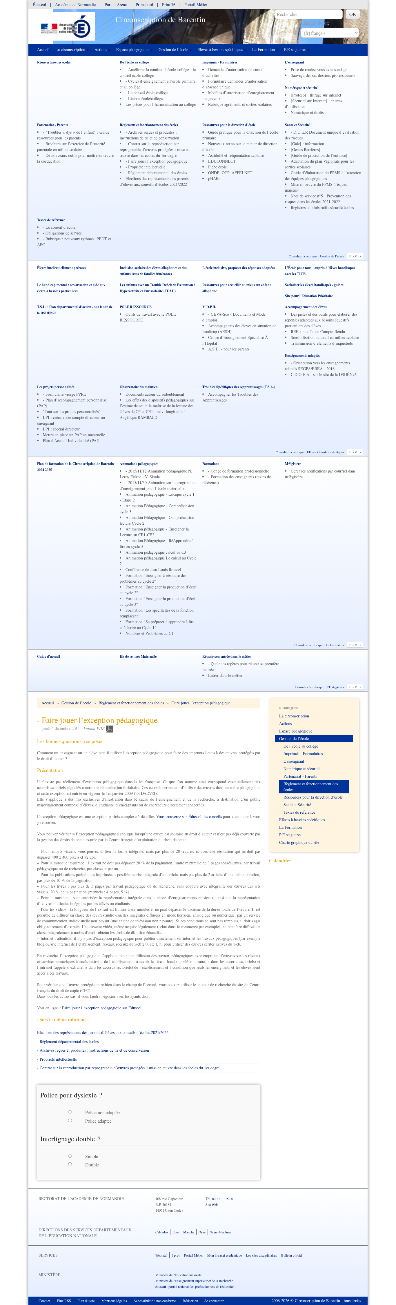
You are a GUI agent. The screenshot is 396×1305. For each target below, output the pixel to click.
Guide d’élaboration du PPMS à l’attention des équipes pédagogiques (323, 175)
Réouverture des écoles (54, 62)
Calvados (161, 1232)
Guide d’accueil (48, 656)
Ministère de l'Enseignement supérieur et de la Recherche (194, 1280)
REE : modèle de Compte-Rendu (318, 331)
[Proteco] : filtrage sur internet (316, 95)
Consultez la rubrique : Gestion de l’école (316, 256)
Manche (188, 1232)
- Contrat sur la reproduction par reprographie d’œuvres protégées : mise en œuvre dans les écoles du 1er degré (155, 149)
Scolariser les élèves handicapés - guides (314, 284)
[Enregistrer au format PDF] (109, 728)
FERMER (355, 256)
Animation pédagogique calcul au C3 (156, 552)
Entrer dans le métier (225, 675)
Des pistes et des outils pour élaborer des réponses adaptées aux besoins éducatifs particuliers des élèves (321, 319)
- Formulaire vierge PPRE (64, 394)
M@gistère (293, 463)
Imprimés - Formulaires (219, 62)
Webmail (161, 1255)
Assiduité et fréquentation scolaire (236, 155)
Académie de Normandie (75, 4)
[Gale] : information (307, 143)
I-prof (176, 1255)
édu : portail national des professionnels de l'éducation (195, 1286)
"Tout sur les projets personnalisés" (71, 411)
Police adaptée (98, 1121)
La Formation (264, 49)
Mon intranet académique (224, 1255)
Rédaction (190, 1300)
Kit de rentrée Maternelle (138, 656)
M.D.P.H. (209, 306)
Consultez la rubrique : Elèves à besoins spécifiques (310, 452)
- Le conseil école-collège (147, 92)
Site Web (212, 1204)
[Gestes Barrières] (305, 149)
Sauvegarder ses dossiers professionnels (323, 75)
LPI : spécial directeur (61, 429)
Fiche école (217, 167)
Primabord (144, 4)
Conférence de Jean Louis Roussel (153, 569)
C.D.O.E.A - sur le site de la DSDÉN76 (324, 374)
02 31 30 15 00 (222, 1198)
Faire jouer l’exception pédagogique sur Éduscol (101, 1007)
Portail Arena (116, 4)
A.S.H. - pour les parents (228, 349)
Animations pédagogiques (139, 463)
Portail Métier (195, 4)
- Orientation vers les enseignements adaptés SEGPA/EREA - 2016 (317, 365)
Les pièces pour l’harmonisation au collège (161, 104)
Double (92, 1165)
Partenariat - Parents (52, 124)
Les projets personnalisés (56, 386)
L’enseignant (294, 62)
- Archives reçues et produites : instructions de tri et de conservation (149, 135)
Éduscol (40, 4)
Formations (210, 463)
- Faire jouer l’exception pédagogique (156, 161)
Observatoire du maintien (139, 386)
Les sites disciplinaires (261, 1255)
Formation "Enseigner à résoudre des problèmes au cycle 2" (153, 578)
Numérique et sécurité (301, 87)
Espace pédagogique (133, 49)
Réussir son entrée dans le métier (226, 656)
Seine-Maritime (220, 1232)
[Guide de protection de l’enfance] (319, 155)
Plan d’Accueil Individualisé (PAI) (71, 440)
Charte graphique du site (299, 842)
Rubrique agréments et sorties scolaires (240, 104)
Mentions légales (114, 1300)
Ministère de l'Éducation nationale (178, 1275)
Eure (175, 1232)
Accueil (43, 49)
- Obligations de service (62, 233)
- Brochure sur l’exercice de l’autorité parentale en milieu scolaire (71, 146)
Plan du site (86, 1300)
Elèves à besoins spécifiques (220, 49)
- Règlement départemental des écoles (156, 172)
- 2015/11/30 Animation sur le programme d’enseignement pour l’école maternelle (157, 485)
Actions (101, 49)
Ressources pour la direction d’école (228, 124)
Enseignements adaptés (302, 355)
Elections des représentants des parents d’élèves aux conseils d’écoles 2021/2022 (154, 181)
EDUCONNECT (222, 161)
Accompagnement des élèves (306, 306)
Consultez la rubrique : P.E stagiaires (319, 687)
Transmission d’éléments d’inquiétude (322, 343)
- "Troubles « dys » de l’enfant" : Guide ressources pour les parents (73, 135)
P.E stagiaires (295, 49)
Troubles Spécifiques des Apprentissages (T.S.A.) (238, 386)
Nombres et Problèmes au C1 (149, 633)
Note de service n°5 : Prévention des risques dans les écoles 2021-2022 (318, 198)
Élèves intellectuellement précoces (61, 267)
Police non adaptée (102, 1112)
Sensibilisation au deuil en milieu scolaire (325, 337)
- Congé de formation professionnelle (238, 471)
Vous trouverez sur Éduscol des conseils (189, 816)
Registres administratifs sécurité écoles (322, 207)
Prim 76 (168, 4)
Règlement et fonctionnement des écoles (149, 124)
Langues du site (315, 23)
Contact (44, 1300)
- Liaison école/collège (144, 98)
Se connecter (214, 1300)
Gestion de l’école (174, 49)
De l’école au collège (134, 62)
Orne (202, 1232)
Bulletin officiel (291, 1255)
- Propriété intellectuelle (145, 167)
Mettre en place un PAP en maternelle (74, 434)
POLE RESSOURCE (136, 306)
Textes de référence (51, 219)
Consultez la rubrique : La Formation (319, 645)
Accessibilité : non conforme (154, 1300)
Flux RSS (64, 1300)
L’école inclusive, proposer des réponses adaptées (238, 267)
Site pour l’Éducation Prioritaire (309, 295)
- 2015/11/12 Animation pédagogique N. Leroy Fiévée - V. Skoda (156, 473)
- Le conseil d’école (59, 227)
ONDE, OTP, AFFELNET (230, 172)
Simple (91, 1156)
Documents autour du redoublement (155, 394)
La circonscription (70, 49)
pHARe (214, 178)
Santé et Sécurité (297, 124)
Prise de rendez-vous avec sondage (319, 69)
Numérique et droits (307, 112)
